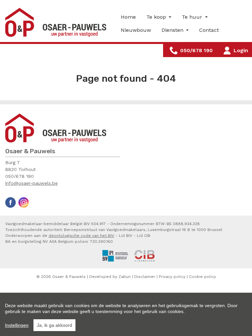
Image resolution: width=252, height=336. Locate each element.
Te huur (193, 17)
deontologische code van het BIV (81, 235)
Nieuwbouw (136, 30)
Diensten (173, 30)
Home (128, 17)
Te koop (157, 17)
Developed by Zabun (110, 276)
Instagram (23, 202)
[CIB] (145, 255)
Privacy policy (172, 276)
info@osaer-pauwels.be (31, 183)
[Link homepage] (57, 22)
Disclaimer (144, 276)
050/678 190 (19, 176)
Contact (209, 30)
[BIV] (115, 255)
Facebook (10, 202)
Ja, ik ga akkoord (54, 325)
